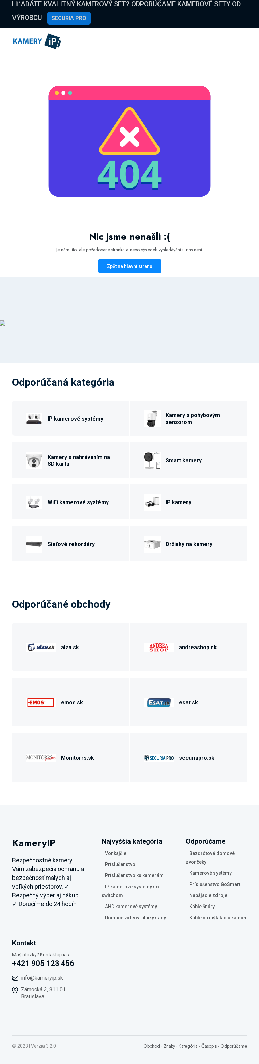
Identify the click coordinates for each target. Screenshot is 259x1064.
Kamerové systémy (210, 873)
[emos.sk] (41, 702)
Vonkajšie (115, 853)
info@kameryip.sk (42, 978)
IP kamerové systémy (75, 418)
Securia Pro (69, 18)
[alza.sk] (41, 646)
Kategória (188, 1046)
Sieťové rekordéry (71, 544)
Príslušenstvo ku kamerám (134, 875)
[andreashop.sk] (159, 646)
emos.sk (72, 702)
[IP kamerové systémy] (34, 418)
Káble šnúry (202, 906)
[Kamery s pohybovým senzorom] (152, 418)
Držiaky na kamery (189, 544)
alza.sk (70, 647)
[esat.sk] (159, 702)
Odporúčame (233, 1046)
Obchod (151, 1046)
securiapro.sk (196, 758)
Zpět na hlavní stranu (129, 266)
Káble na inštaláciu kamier (218, 917)
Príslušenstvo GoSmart (214, 884)
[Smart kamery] (152, 459)
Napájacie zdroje (208, 895)
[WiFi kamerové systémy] (34, 501)
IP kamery (178, 502)
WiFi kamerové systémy (78, 502)
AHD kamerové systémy (131, 906)
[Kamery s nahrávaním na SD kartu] (34, 459)
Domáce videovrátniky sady (135, 917)
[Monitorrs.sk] (41, 757)
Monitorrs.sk (77, 758)
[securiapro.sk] (159, 757)
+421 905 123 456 (43, 963)
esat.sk (188, 702)
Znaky (169, 1046)
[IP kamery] (152, 501)
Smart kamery (184, 460)
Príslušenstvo (120, 864)
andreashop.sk (198, 647)
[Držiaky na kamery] (152, 543)
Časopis (209, 1046)
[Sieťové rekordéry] (34, 543)
